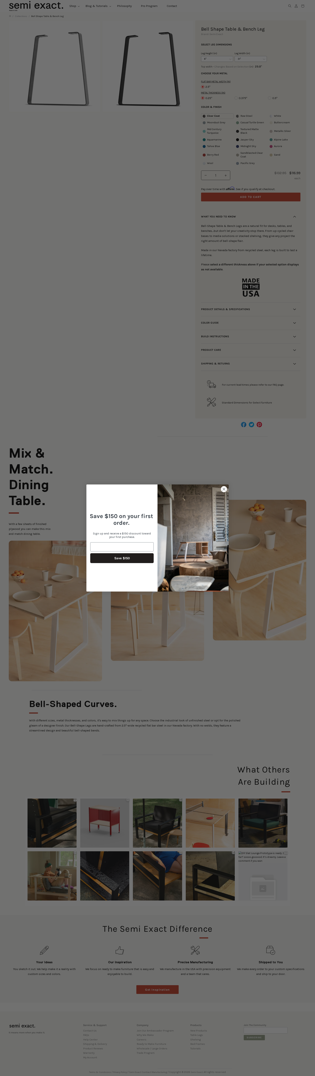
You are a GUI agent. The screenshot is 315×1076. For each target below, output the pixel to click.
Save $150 (122, 558)
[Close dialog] (224, 489)
